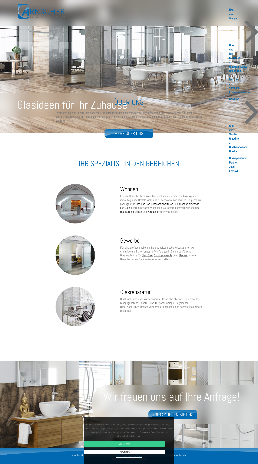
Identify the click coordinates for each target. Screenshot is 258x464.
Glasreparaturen (238, 158)
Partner (233, 162)
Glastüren (147, 255)
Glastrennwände (163, 255)
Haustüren (126, 212)
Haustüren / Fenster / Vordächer (235, 79)
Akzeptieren (124, 443)
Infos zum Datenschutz (129, 456)
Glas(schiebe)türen (162, 204)
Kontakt (233, 171)
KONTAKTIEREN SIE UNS (173, 415)
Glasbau (233, 151)
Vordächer (153, 212)
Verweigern (125, 451)
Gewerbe (234, 99)
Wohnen (233, 18)
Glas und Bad (231, 49)
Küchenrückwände (239, 92)
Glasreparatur (135, 292)
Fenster (137, 212)
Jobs (232, 167)
